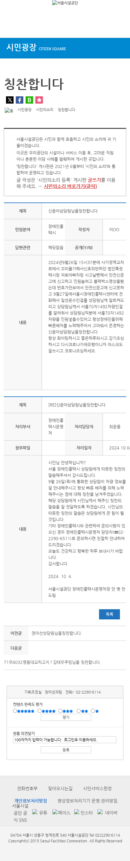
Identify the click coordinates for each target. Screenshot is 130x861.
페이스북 (19, 100)
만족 (49, 711)
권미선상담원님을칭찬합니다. (57, 633)
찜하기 (39, 100)
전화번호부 (27, 788)
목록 (109, 614)
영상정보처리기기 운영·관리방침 (87, 800)
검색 (119, 26)
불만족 (85, 711)
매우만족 (26, 711)
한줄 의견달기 (24, 733)
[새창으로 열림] (39, 813)
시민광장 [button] (36, 47)
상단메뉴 (10, 26)
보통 (68, 711)
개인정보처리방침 (30, 800)
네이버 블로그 (29, 100)
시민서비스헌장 (97, 788)
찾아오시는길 (60, 788)
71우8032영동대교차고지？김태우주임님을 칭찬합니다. (52, 662)
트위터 (10, 100)
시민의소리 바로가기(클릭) (70, 186)
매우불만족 (97, 711)
